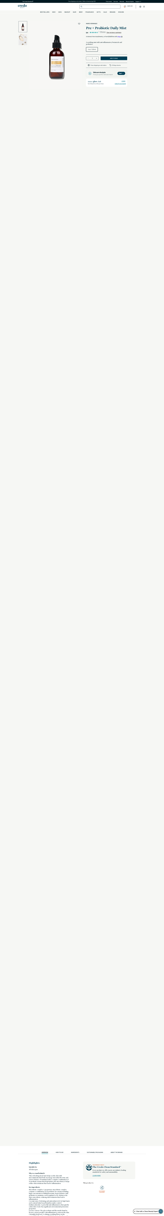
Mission (121, 12)
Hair (74, 12)
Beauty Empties (130, 1)
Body (81, 12)
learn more (97, 1175)
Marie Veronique (91, 23)
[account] (140, 7)
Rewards (122, 1)
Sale (105, 12)
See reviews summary (114, 32)
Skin (60, 12)
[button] (144, 7)
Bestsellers (44, 12)
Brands (112, 12)
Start (120, 73)
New (54, 12)
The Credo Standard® (24, 1)
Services (116, 1)
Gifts (99, 12)
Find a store (109, 1)
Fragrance (89, 12)
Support (137, 1)
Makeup (67, 12)
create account (120, 83)
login (123, 81)
